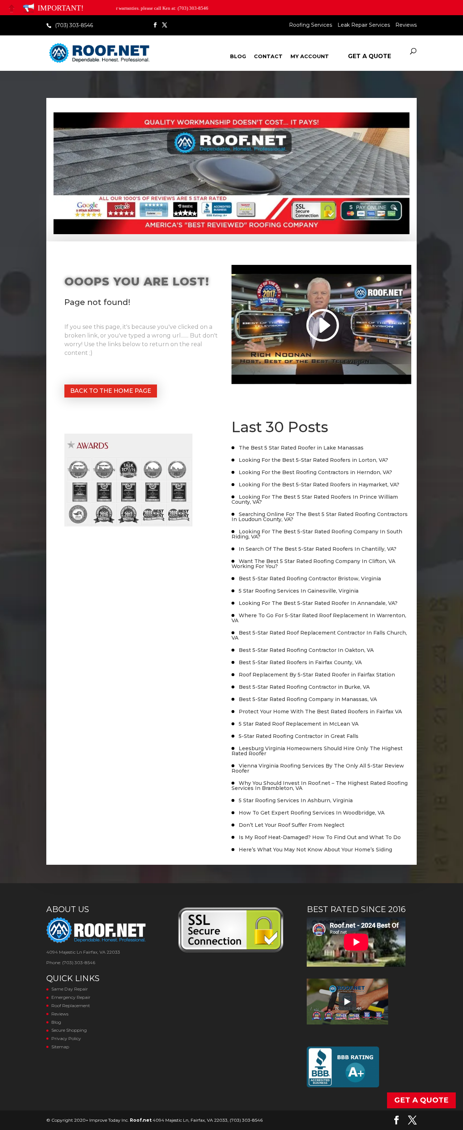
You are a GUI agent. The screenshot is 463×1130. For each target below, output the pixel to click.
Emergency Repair (70, 997)
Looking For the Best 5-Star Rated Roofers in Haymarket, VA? (319, 484)
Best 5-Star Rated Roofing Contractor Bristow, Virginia (310, 578)
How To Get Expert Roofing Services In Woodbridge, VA (312, 812)
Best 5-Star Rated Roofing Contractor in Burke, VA (304, 687)
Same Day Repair (69, 989)
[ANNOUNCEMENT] (28, 8)
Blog (238, 57)
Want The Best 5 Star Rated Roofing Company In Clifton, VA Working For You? (313, 564)
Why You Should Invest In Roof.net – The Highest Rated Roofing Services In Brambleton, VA (320, 785)
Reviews (406, 25)
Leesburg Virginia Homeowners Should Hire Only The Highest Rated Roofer (317, 751)
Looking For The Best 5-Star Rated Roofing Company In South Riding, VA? (317, 534)
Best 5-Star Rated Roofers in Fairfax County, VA (300, 662)
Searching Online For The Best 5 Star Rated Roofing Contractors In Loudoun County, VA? (320, 517)
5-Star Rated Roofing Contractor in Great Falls (298, 736)
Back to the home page (110, 390)
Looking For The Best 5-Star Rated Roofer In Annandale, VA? (318, 603)
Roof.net (141, 1120)
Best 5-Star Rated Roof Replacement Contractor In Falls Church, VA (319, 635)
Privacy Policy (66, 1038)
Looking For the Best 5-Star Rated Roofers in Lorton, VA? (313, 460)
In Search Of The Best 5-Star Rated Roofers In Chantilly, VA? (317, 549)
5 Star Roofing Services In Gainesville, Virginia (298, 591)
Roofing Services (310, 25)
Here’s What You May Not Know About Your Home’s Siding (315, 849)
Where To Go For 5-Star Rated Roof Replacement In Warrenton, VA (319, 618)
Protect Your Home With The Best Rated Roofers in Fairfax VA (320, 711)
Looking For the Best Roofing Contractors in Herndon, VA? (315, 472)
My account (309, 57)
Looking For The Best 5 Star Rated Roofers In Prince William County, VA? (315, 499)
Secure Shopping (69, 1030)
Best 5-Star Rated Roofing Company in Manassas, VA (308, 699)
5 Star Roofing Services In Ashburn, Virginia (296, 800)
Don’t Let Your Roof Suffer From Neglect (291, 825)
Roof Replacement (70, 1005)
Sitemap (60, 1046)
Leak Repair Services (363, 25)
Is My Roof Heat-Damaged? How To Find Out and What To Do (320, 837)
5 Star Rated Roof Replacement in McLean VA (298, 724)
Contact (268, 57)
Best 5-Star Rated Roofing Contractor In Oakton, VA (306, 650)
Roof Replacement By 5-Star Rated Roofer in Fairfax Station (317, 674)
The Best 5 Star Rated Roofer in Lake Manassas (301, 447)
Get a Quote (369, 56)
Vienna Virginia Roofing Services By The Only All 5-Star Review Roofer (318, 768)
